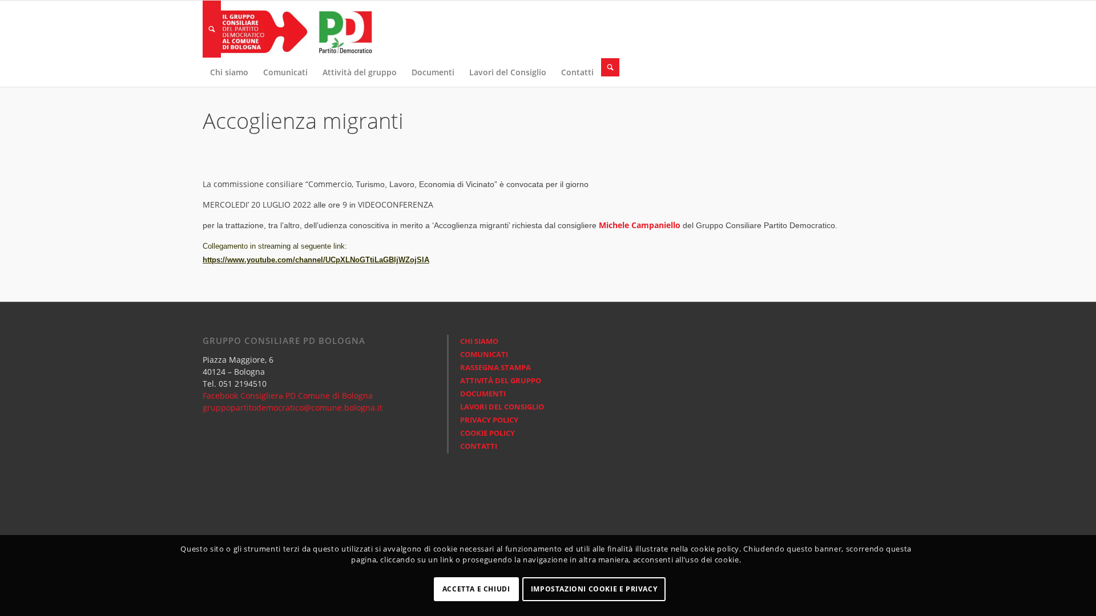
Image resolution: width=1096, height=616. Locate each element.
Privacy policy (489, 420)
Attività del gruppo (500, 380)
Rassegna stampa (495, 367)
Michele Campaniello (639, 225)
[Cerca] (212, 29)
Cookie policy (487, 433)
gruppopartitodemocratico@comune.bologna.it (292, 407)
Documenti (483, 393)
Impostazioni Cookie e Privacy (594, 589)
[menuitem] (212, 29)
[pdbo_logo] (288, 29)
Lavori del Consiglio (502, 407)
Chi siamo (479, 341)
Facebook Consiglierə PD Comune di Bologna (288, 395)
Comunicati (484, 354)
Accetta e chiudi (476, 589)
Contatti (478, 446)
